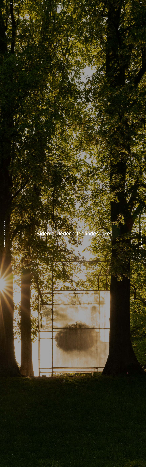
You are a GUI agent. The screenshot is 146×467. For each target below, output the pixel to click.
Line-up (69, 3)
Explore (81, 3)
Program (57, 3)
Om (91, 3)
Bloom (8, 3)
